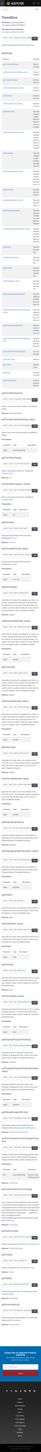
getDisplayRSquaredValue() (14, 294)
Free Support (20, 1419)
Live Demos (20, 1416)
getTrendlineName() (10, 64)
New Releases (20, 1406)
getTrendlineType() (10, 80)
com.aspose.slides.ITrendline (13, 32)
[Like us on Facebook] (7, 1391)
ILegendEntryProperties (26, 1128)
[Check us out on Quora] (25, 1391)
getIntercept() (8, 190)
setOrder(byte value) (11, 257)
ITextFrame (13, 1183)
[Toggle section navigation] (37, 9)
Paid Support (19, 1422)
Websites (20, 1432)
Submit (20, 1373)
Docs (20, 1412)
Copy (34, 38)
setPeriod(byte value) (11, 281)
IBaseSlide (13, 1298)
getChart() (7, 365)
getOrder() (7, 247)
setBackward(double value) (13, 132)
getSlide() (6, 372)
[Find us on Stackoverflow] (20, 1391)
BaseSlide (9, 1294)
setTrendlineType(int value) (13, 88)
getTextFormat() (9, 359)
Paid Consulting (20, 1426)
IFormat (13, 538)
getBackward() (8, 111)
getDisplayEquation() (11, 211)
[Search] (38, 3)
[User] (34, 3)
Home (20, 1399)
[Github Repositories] (30, 1391)
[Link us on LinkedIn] (16, 1391)
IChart (32, 1268)
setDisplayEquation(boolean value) (16, 229)
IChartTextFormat (32, 1244)
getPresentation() (9, 380)
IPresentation (15, 1320)
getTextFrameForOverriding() (14, 351)
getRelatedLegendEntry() (13, 325)
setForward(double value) (13, 171)
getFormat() (7, 96)
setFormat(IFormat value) (12, 104)
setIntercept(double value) (13, 200)
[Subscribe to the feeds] (34, 1391)
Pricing (20, 1409)
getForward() (8, 153)
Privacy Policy (14, 1449)
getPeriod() (7, 268)
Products (20, 1402)
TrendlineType (7, 473)
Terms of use (22, 1449)
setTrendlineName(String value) (15, 72)
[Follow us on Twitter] (11, 1391)
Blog (20, 1429)
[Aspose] (15, 3)
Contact (28, 1449)
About (20, 1436)
